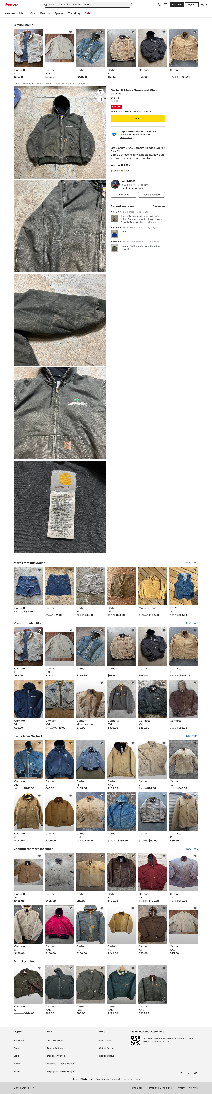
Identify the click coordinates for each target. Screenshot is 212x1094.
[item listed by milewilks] (59, 699)
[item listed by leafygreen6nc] (28, 984)
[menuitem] (9, 13)
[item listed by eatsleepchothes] (90, 924)
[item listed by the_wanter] (152, 759)
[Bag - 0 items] (165, 5)
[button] (143, 188)
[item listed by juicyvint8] (28, 811)
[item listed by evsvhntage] (152, 924)
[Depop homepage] (11, 4)
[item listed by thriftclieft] (183, 872)
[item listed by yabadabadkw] (28, 759)
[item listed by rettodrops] (90, 759)
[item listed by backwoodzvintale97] (59, 872)
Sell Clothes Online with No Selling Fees (118, 1079)
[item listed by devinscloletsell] (183, 811)
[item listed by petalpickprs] (28, 872)
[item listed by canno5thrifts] (121, 759)
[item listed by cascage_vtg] (152, 646)
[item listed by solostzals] (183, 699)
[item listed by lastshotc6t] (183, 646)
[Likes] (160, 5)
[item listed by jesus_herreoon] (152, 984)
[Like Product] (39, 32)
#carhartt (117, 165)
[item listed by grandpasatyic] (121, 699)
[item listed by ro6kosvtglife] (90, 984)
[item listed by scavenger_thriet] (152, 699)
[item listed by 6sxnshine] (59, 984)
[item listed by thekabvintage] (59, 759)
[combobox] (87, 5)
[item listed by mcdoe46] (121, 811)
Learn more (126, 137)
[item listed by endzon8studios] (121, 924)
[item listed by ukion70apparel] (90, 811)
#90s (127, 165)
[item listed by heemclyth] (59, 811)
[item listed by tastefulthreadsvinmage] (59, 924)
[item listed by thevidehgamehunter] (90, 699)
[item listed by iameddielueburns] (152, 872)
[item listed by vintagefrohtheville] (152, 811)
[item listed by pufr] (121, 646)
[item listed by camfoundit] (28, 924)
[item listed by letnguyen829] (28, 699)
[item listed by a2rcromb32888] (59, 646)
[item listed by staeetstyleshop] (90, 646)
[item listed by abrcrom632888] (183, 924)
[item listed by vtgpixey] (28, 646)
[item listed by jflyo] (90, 872)
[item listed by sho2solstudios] (183, 759)
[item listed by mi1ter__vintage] (121, 872)
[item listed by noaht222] (28, 586)
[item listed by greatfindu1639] (121, 984)
